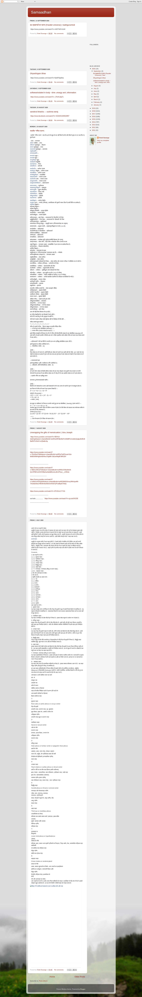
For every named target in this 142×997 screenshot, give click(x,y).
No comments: (59, 33)
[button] (32, 965)
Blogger (82, 989)
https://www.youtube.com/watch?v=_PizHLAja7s (47, 97)
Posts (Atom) (43, 981)
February (97, 102)
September (97, 71)
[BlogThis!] (70, 34)
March (96, 99)
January (96, 105)
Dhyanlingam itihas (38, 73)
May (95, 94)
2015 (94, 119)
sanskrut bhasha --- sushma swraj (44, 112)
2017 (94, 114)
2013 (94, 125)
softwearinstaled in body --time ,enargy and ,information (53, 93)
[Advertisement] (57, 53)
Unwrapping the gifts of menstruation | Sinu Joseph (51, 432)
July (95, 88)
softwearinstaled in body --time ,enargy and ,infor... (102, 81)
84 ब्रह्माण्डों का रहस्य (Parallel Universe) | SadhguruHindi (52, 25)
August (96, 86)
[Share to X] (72, 34)
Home (52, 977)
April (95, 96)
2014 (94, 122)
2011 (94, 130)
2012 (94, 127)
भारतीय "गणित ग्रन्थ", (37, 131)
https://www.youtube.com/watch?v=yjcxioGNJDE (61, 498)
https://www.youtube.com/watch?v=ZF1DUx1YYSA (47, 491)
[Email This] (68, 34)
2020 (94, 69)
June (95, 91)
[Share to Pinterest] (76, 34)
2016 (94, 116)
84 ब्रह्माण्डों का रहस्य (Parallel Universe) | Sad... (102, 74)
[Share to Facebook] (74, 34)
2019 (94, 108)
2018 (94, 111)
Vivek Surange (104, 138)
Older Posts (80, 977)
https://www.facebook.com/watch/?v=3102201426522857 (49, 116)
